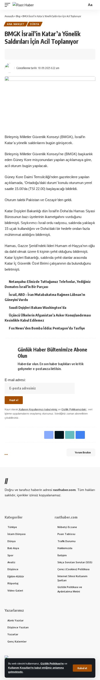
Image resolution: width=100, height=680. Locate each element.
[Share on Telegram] (44, 54)
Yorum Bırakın (83, 452)
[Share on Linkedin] (36, 54)
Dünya (34, 24)
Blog (18, 16)
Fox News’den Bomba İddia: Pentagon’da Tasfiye (47, 328)
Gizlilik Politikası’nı (52, 663)
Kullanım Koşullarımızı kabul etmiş (38, 409)
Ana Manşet (16, 24)
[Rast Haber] (23, 5)
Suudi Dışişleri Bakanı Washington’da (37, 307)
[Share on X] (22, 54)
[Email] (51, 54)
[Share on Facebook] (15, 54)
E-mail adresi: (15, 380)
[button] (82, 668)
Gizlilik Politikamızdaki (74, 409)
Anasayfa (9, 16)
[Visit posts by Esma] (9, 68)
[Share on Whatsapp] (29, 54)
